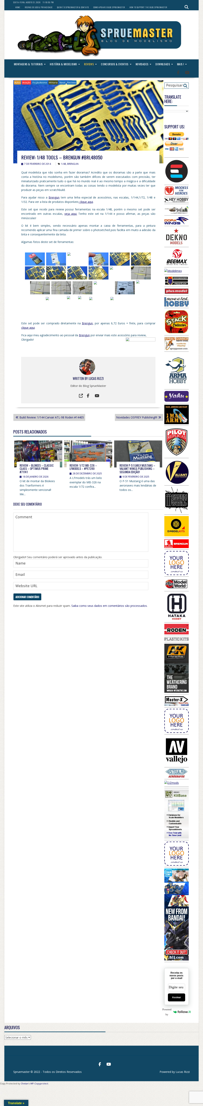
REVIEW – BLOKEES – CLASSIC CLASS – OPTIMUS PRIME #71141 (37, 468)
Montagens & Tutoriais (28, 64)
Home (17, 7)
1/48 (63, 164)
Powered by (167, 1012)
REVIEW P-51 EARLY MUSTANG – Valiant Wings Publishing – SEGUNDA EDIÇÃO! (137, 468)
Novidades (142, 64)
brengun (73, 164)
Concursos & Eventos (114, 64)
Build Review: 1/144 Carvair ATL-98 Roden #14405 (51, 417)
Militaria (53, 82)
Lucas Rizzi (96, 378)
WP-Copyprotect (39, 1083)
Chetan (24, 1083)
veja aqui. (70, 214)
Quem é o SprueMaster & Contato (73, 7)
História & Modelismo (63, 64)
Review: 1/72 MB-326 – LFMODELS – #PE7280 (83, 467)
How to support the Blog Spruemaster (148, 7)
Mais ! (180, 64)
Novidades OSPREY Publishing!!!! (136, 417)
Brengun (54, 197)
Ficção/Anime (40, 82)
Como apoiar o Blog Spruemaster (109, 7)
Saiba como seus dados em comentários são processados (109, 606)
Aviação (26, 82)
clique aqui (86, 202)
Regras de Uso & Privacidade (39, 7)
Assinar (176, 997)
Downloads (162, 64)
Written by (81, 378)
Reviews (89, 64)
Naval (62, 82)
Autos (17, 82)
